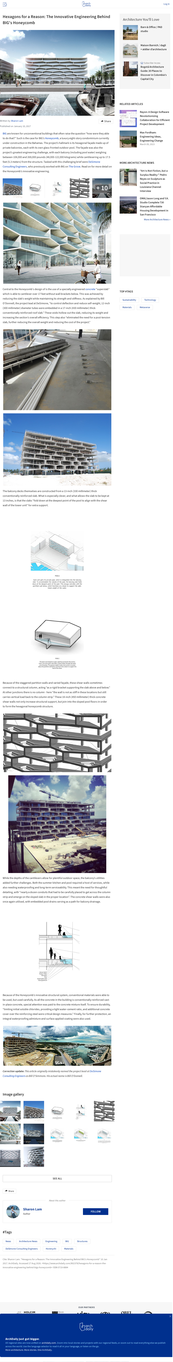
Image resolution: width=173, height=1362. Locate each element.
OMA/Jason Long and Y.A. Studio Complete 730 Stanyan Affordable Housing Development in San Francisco (154, 206)
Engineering (51, 1241)
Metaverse (145, 307)
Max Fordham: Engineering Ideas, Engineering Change (151, 136)
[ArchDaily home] (86, 4)
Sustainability (129, 300)
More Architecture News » (157, 219)
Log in (167, 4)
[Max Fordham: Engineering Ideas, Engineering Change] (128, 139)
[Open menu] (4, 4)
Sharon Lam (32, 1209)
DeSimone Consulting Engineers (22, 1248)
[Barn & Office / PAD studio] (130, 32)
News (8, 1241)
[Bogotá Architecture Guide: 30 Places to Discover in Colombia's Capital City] (130, 68)
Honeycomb (52, 138)
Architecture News (28, 1241)
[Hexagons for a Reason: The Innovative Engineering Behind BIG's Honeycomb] (10, 1111)
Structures (82, 1241)
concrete (90, 289)
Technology (150, 300)
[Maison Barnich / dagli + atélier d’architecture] (130, 50)
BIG (5, 133)
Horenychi (51, 1248)
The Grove (74, 166)
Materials (68, 1248)
